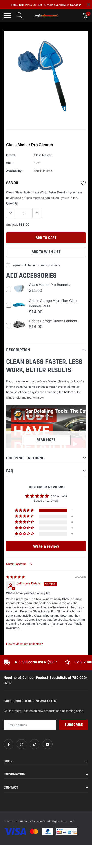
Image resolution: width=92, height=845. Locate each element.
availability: (14, 171)
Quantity (12, 203)
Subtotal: (12, 224)
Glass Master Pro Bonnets (49, 285)
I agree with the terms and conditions (35, 265)
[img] (15, 577)
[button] (25, 510)
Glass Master (42, 155)
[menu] (7, 15)
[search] (20, 16)
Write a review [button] (46, 546)
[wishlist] (83, 182)
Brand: (11, 155)
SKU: (9, 163)
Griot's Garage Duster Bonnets (53, 321)
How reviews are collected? (24, 643)
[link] (8, 744)
